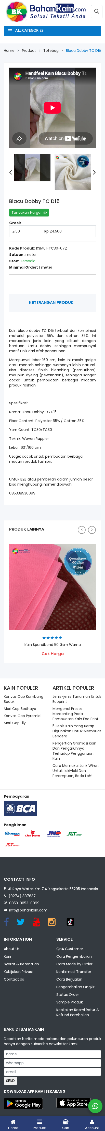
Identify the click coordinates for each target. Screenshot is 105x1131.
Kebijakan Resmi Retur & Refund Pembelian (77, 1012)
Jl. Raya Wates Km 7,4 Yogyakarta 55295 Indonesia (53, 888)
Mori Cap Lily (15, 722)
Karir (7, 956)
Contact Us (14, 979)
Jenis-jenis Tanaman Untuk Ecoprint (76, 699)
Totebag (51, 50)
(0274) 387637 (22, 895)
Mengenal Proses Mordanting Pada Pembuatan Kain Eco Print (75, 713)
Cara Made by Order (74, 964)
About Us (12, 948)
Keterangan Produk (51, 302)
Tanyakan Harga (27, 212)
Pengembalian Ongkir (75, 986)
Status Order (67, 994)
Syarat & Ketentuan (21, 964)
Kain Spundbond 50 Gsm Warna (52, 644)
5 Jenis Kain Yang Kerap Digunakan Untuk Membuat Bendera (76, 731)
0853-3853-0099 (24, 903)
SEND (10, 1080)
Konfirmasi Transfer (73, 971)
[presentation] (10, 172)
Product (29, 50)
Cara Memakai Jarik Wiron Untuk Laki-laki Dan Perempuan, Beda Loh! (75, 770)
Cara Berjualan (69, 979)
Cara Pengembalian (74, 956)
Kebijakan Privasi (18, 971)
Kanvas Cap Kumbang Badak (23, 699)
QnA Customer (69, 948)
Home (9, 50)
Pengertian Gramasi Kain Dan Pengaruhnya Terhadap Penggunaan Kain (74, 751)
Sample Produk (69, 1002)
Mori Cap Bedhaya (20, 708)
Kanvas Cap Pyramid (22, 715)
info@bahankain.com (28, 910)
